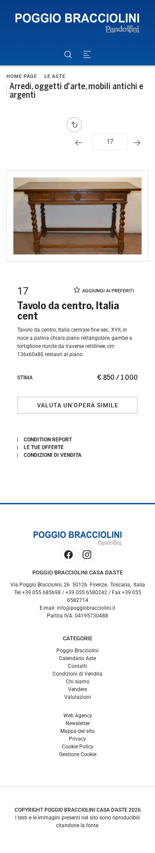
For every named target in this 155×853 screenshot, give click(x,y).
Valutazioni (77, 697)
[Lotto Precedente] (80, 142)
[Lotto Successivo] (139, 142)
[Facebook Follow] (68, 554)
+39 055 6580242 (86, 592)
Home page (21, 76)
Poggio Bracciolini (77, 651)
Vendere (77, 689)
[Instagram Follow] (87, 554)
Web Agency (77, 716)
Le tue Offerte (44, 447)
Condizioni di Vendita (77, 674)
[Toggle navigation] (87, 54)
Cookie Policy (77, 747)
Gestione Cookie (77, 754)
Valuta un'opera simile (77, 405)
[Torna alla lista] (76, 124)
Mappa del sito (77, 731)
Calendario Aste (77, 658)
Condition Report (48, 440)
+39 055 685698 (41, 592)
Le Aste (54, 76)
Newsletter (77, 723)
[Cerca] (68, 54)
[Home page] (77, 23)
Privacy (77, 739)
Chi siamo (78, 682)
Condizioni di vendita (52, 455)
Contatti (77, 666)
